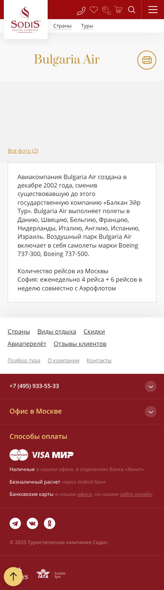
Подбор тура (24, 360)
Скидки (94, 331)
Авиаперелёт (27, 343)
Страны (19, 331)
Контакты (99, 360)
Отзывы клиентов (80, 343)
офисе (84, 494)
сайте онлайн (136, 494)
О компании (64, 360)
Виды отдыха (56, 331)
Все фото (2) (23, 151)
